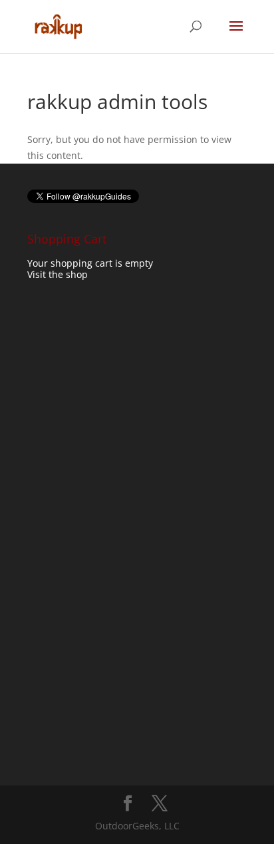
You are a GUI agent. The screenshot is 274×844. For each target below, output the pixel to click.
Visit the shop (57, 274)
